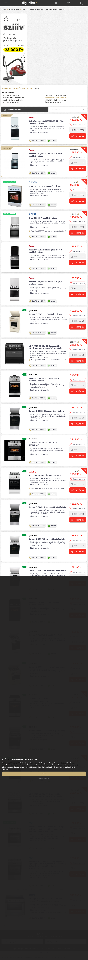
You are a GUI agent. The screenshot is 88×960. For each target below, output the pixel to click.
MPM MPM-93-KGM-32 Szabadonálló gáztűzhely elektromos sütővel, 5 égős (45, 347)
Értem (44, 774)
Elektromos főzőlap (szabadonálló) (13, 97)
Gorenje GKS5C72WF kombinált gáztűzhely (47, 570)
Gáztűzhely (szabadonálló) (10, 102)
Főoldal (4, 9)
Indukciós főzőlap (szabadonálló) (12, 100)
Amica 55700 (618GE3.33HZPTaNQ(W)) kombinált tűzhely (45, 282)
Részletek (79, 130)
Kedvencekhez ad (79, 125)
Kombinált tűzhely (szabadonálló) (55, 97)
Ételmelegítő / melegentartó (54, 102)
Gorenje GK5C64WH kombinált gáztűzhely (47, 538)
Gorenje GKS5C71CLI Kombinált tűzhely (45, 314)
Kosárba (80, 136)
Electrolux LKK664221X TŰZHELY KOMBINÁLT (43, 444)
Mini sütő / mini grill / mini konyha (55, 100)
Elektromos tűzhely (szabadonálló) (56, 95)
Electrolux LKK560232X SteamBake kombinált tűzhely (44, 379)
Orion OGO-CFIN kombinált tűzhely (43, 218)
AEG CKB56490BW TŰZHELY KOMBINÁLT (46, 475)
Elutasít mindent (44, 779)
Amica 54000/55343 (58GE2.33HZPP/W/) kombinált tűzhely (46, 122)
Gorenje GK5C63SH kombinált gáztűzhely (46, 410)
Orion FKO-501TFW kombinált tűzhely (45, 186)
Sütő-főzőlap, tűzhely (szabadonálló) (32, 9)
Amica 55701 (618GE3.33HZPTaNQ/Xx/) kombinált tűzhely (45, 154)
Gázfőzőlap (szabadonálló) (10, 95)
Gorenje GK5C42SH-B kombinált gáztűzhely (47, 507)
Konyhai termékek (14, 9)
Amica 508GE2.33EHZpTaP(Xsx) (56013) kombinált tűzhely (45, 251)
